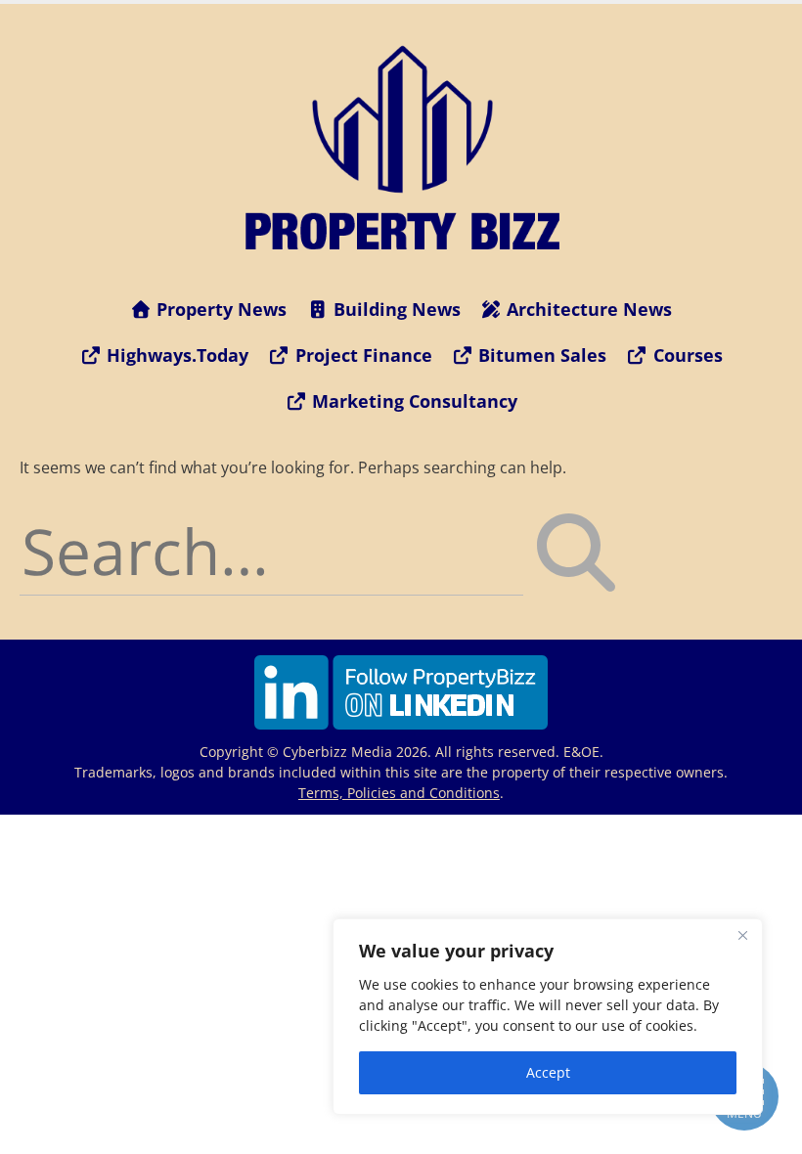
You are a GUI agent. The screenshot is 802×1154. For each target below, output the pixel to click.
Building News (395, 309)
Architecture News (587, 309)
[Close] (742, 935)
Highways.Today (175, 355)
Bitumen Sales (539, 355)
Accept (548, 1072)
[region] (548, 1016)
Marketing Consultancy (412, 401)
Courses (685, 355)
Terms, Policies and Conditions (399, 792)
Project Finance (361, 355)
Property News (219, 309)
